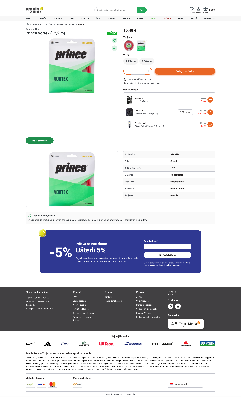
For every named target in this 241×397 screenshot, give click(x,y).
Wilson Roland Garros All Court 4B (149, 126)
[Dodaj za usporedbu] (114, 48)
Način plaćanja (79, 305)
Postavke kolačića (170, 293)
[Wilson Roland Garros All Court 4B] (129, 124)
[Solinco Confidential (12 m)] (129, 112)
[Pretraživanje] (142, 10)
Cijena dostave (79, 301)
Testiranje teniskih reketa (83, 313)
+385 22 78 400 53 (43, 2)
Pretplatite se (169, 255)
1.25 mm (132, 62)
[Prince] (112, 33)
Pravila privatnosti (144, 305)
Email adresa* (151, 241)
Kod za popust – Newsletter (148, 317)
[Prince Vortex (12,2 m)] (141, 45)
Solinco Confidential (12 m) (146, 113)
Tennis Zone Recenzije (114, 301)
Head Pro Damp (141, 101)
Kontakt (108, 297)
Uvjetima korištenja (183, 263)
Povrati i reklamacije (81, 309)
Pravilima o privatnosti (172, 265)
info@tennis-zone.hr (40, 301)
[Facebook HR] (170, 306)
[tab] (40, 140)
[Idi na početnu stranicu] (34, 10)
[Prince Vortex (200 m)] (128, 45)
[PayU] (30, 384)
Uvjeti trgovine (142, 301)
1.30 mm (148, 62)
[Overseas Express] (77, 384)
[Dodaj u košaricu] (210, 100)
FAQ (75, 297)
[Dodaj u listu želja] (114, 40)
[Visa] (41, 384)
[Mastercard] (52, 384)
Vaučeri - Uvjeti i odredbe (146, 309)
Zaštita (139, 297)
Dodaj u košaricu (185, 71)
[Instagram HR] (178, 306)
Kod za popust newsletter (153, 265)
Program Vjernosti (144, 313)
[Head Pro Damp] (129, 100)
